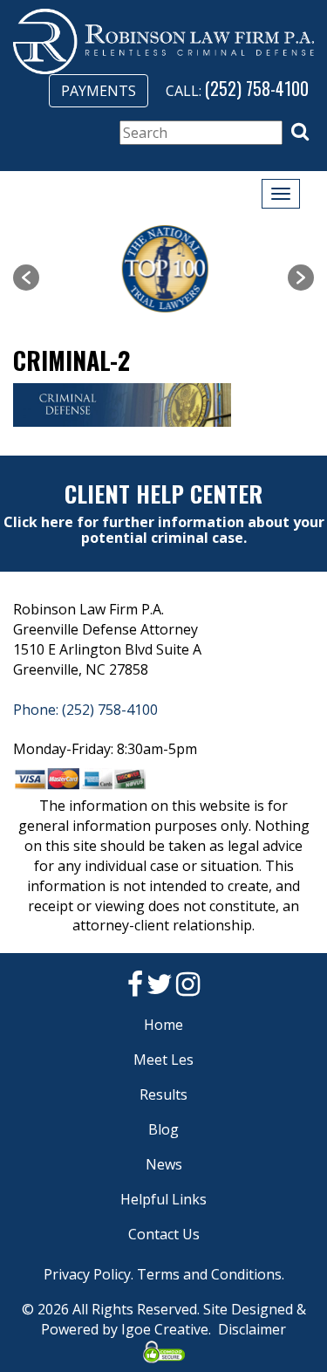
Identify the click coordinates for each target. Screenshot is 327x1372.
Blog (163, 1129)
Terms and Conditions (209, 1274)
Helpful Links (163, 1199)
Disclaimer (252, 1329)
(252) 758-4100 (257, 88)
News (164, 1164)
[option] (163, 268)
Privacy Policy (87, 1274)
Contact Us (164, 1234)
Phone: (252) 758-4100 (85, 709)
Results (163, 1094)
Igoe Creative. (166, 1329)
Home (163, 1024)
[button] (300, 131)
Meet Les (163, 1059)
